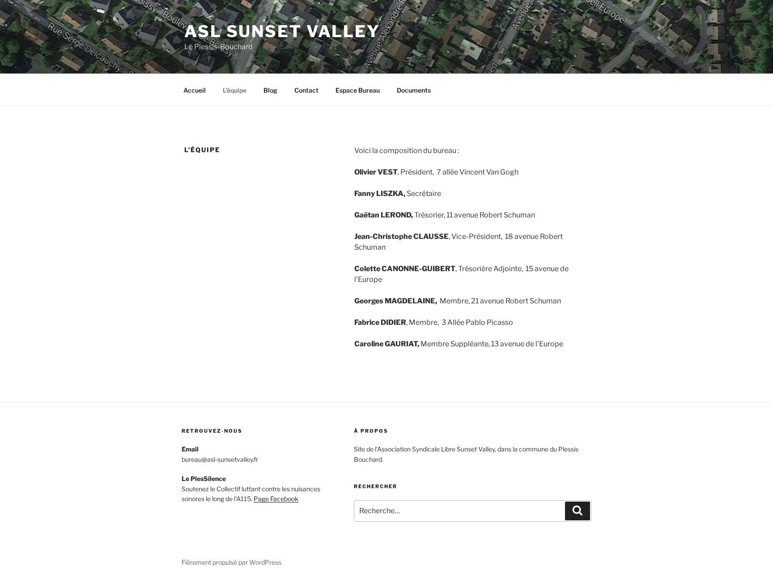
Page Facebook (276, 498)
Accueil (194, 90)
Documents (414, 90)
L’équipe (234, 90)
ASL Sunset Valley (282, 31)
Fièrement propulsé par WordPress (231, 562)
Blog (270, 90)
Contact (306, 90)
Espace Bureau (358, 90)
